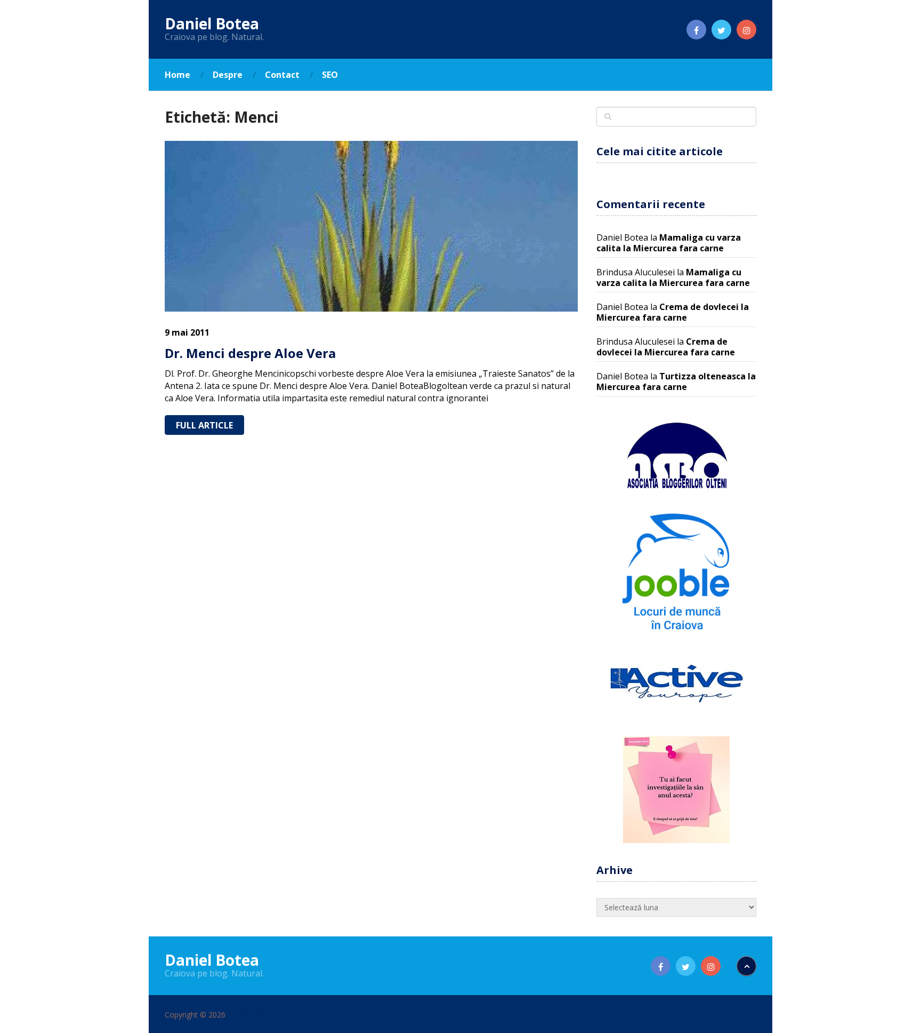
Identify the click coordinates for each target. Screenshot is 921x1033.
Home (177, 75)
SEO (330, 75)
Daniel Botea (212, 23)
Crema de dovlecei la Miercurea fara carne (672, 312)
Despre (228, 75)
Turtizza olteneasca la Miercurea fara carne (676, 381)
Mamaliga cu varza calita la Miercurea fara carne (668, 243)
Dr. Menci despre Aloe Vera (250, 353)
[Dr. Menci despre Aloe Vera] (371, 226)
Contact (282, 75)
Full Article (204, 425)
